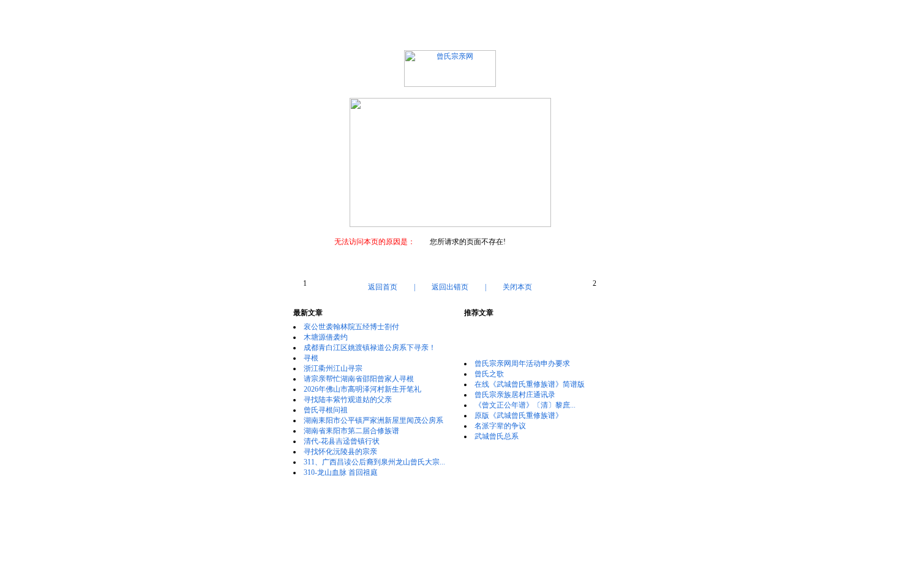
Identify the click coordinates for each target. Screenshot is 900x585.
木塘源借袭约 (326, 337)
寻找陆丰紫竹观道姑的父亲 (348, 399)
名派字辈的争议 (500, 426)
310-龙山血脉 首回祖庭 (341, 472)
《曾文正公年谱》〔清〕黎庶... (525, 405)
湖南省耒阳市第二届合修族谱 (351, 431)
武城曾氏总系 (496, 436)
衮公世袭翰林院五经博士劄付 (351, 326)
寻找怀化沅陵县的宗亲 (340, 451)
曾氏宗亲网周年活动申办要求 (522, 363)
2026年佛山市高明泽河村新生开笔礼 (362, 389)
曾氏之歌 (489, 374)
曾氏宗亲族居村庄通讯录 (514, 394)
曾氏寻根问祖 (326, 410)
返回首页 (382, 287)
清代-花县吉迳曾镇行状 (342, 441)
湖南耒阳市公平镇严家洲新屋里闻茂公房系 (373, 420)
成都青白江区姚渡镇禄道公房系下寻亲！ (370, 347)
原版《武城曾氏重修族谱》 (518, 415)
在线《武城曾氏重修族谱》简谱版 (529, 384)
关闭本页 (517, 287)
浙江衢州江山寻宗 (333, 368)
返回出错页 (450, 287)
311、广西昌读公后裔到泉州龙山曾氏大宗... (374, 462)
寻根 (311, 358)
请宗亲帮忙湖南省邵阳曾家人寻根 (359, 378)
